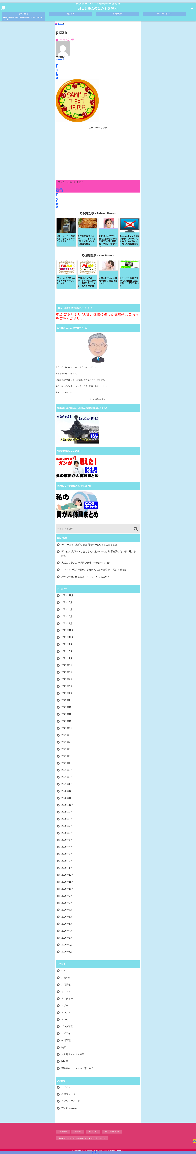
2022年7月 (66, 658)
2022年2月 (66, 693)
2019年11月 (67, 882)
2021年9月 (66, 728)
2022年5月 (66, 672)
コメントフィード (70, 1101)
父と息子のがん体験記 (72, 1054)
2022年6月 (66, 665)
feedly (61, 191)
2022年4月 (66, 679)
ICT (63, 970)
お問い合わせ (98, 1152)
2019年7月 (66, 910)
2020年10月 (67, 805)
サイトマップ (117, 14)
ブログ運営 (67, 1026)
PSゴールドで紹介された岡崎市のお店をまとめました (89, 544)
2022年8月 (66, 651)
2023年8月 (66, 602)
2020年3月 (66, 854)
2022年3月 (66, 686)
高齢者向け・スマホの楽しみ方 (77, 1068)
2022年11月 (67, 630)
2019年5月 (66, 924)
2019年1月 (66, 951)
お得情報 (66, 984)
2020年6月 (66, 833)
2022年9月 (66, 644)
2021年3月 (66, 770)
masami (60, 59)
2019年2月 (66, 944)
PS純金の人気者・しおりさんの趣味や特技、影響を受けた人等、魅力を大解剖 (99, 553)
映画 (63, 1047)
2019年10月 (67, 889)
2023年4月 (66, 609)
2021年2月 (66, 777)
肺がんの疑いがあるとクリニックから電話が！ (85, 576)
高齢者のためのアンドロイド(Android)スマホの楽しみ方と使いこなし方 (23, 18)
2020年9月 (66, 812)
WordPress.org (69, 1108)
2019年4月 (66, 931)
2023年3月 (66, 616)
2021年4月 (66, 763)
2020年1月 (66, 868)
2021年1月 (66, 784)
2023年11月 (67, 595)
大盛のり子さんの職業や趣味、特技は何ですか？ (86, 562)
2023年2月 (66, 623)
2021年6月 (66, 749)
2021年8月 (66, 735)
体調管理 (66, 1040)
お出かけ (66, 977)
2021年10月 (67, 721)
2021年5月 (66, 756)
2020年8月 (66, 819)
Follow (59, 188)
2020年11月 (67, 798)
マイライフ (67, 1033)
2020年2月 (66, 861)
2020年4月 (66, 847)
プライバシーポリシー (164, 14)
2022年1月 (66, 700)
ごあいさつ (70, 14)
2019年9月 (66, 896)
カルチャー (67, 998)
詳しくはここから (98, 399)
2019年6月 (66, 917)
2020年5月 (66, 840)
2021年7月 (66, 742)
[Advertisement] (98, 154)
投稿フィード (68, 1094)
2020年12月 (67, 791)
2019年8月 (66, 903)
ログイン (66, 1087)
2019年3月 (66, 938)
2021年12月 (67, 707)
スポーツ (66, 1005)
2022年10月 (67, 637)
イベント (66, 991)
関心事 (64, 1061)
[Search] (135, 529)
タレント (66, 1012)
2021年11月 (67, 714)
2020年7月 (66, 826)
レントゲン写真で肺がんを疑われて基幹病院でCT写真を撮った (94, 569)
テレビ (64, 1019)
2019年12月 (67, 875)
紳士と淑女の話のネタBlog (98, 8)
